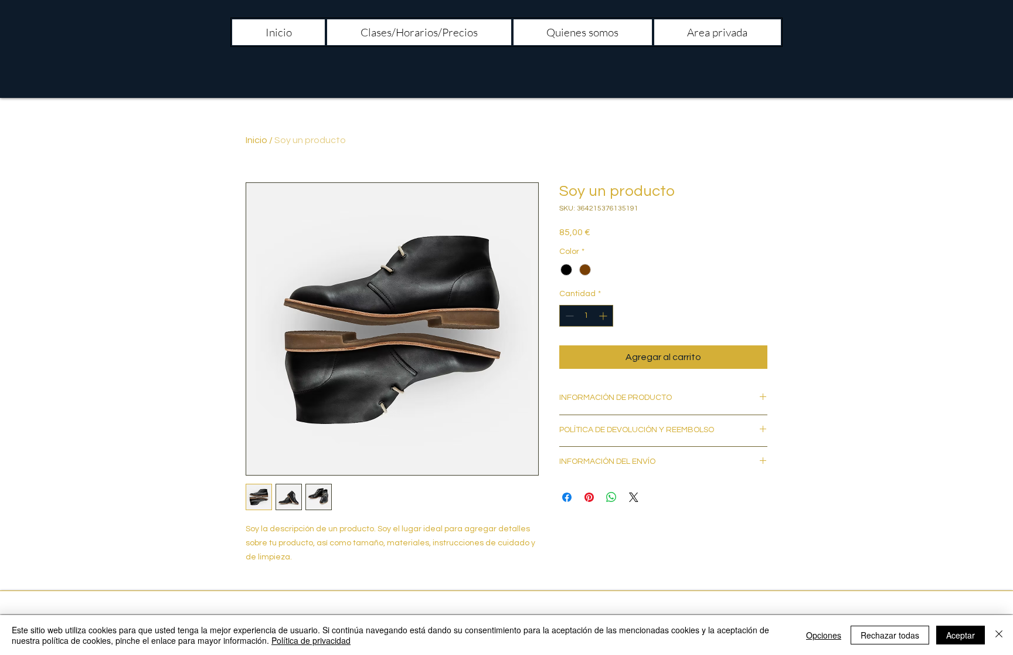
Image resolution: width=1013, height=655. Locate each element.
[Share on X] (634, 497)
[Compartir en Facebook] (567, 497)
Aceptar (960, 635)
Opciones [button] (823, 635)
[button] (419, 32)
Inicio (256, 140)
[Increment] (604, 316)
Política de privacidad (311, 640)
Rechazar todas (890, 635)
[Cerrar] (999, 635)
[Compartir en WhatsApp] (611, 497)
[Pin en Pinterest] (589, 497)
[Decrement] (568, 316)
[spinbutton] (586, 316)
